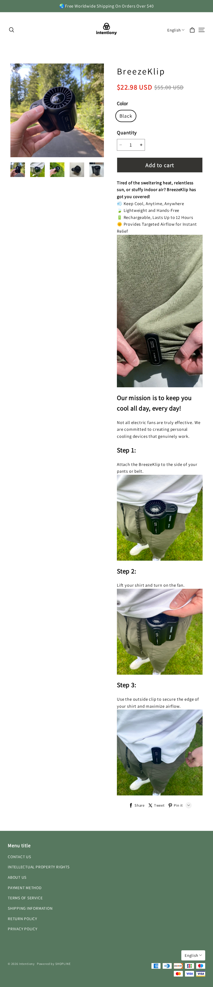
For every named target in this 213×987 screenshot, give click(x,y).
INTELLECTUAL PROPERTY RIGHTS (39, 866)
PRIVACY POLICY (22, 928)
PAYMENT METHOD (25, 887)
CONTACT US (19, 856)
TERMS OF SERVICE (25, 897)
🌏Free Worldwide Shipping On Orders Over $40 (106, 6)
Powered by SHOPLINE (54, 964)
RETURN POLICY (22, 918)
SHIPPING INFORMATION (30, 908)
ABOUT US (17, 877)
